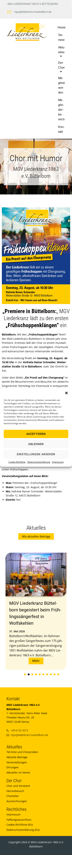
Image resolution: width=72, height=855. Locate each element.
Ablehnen (36, 444)
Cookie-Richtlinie (16, 462)
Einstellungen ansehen (36, 454)
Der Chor (14, 780)
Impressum (58, 462)
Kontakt (13, 698)
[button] (66, 393)
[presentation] (25, 674)
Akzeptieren (36, 434)
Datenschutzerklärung (38, 462)
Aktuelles (14, 746)
